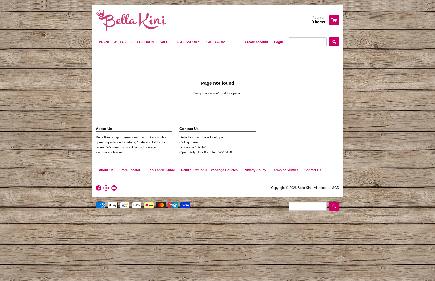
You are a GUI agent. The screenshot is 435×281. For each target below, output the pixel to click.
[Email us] (114, 188)
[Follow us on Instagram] (106, 188)
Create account (256, 42)
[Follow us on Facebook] (99, 188)
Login (278, 42)
